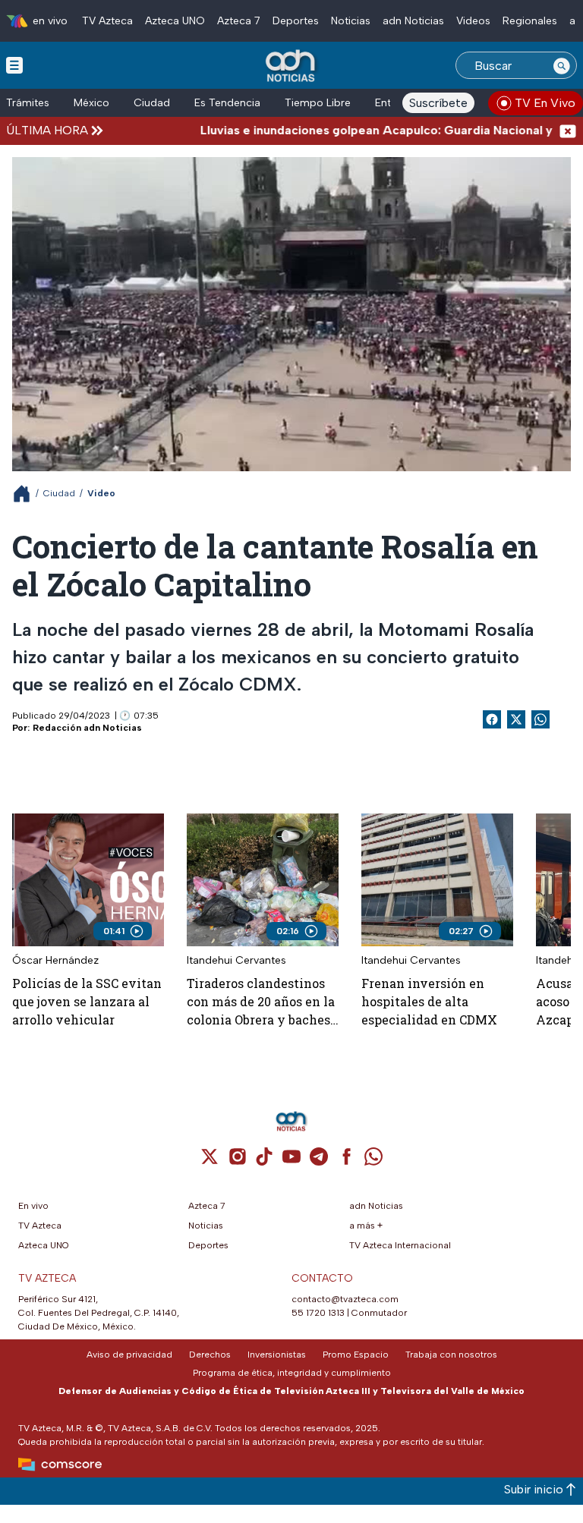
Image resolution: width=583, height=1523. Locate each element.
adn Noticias (413, 20)
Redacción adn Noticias (87, 727)
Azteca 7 (238, 20)
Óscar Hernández (55, 960)
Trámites (27, 102)
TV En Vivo (545, 103)
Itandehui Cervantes (236, 960)
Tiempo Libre (318, 102)
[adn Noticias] (292, 66)
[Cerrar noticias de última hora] (568, 130)
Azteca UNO (175, 20)
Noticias (350, 20)
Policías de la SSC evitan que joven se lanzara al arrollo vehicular (87, 1001)
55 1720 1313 (318, 1312)
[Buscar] (561, 65)
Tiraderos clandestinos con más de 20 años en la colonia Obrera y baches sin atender (261, 1002)
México (91, 102)
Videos (473, 20)
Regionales (530, 20)
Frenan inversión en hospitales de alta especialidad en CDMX (429, 1001)
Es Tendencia (227, 102)
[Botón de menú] (14, 64)
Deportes (296, 20)
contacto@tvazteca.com (345, 1299)
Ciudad (152, 102)
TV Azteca (107, 20)
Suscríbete (438, 103)
